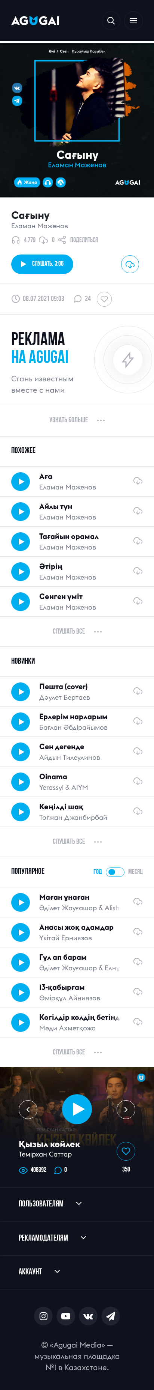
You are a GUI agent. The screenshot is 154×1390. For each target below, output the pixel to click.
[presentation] (28, 1109)
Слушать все (69, 632)
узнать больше (68, 420)
